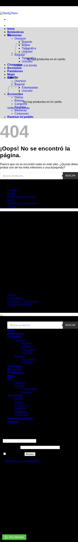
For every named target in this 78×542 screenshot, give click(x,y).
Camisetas (14, 35)
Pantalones (15, 71)
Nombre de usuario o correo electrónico (29, 437)
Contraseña (11, 447)
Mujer (11, 74)
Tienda (11, 206)
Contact (12, 190)
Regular (20, 54)
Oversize (20, 38)
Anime (26, 346)
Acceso (30, 454)
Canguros (21, 103)
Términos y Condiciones (23, 203)
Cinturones (22, 113)
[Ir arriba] (1, 315)
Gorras (19, 97)
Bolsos (19, 100)
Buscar (70, 175)
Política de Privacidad (21, 196)
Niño (10, 77)
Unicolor (27, 61)
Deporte (27, 343)
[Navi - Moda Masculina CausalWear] (9, 13)
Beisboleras (15, 32)
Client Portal (15, 298)
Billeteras (21, 110)
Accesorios (15, 395)
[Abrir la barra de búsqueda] (42, 25)
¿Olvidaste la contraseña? (22, 461)
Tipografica (29, 48)
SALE (11, 200)
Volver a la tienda (26, 65)
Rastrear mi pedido (20, 116)
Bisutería (20, 107)
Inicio (11, 28)
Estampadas (30, 87)
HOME (11, 193)
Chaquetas (14, 64)
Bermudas (14, 67)
